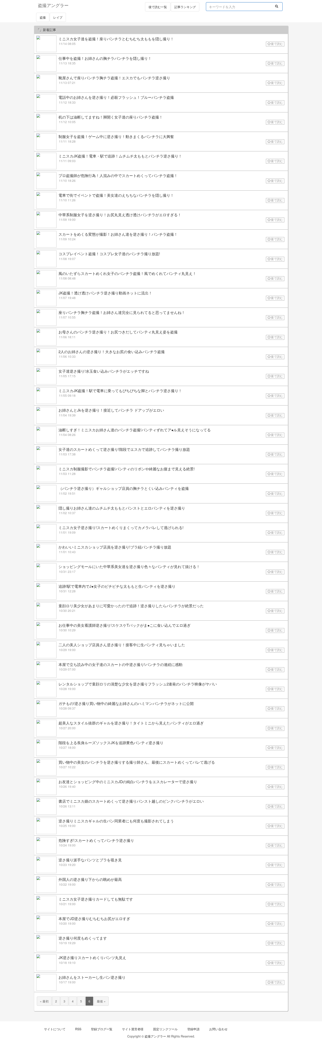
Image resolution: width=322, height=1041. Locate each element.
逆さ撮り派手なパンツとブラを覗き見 (90, 859)
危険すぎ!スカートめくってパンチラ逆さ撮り (96, 840)
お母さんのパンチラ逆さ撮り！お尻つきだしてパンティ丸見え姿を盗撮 (118, 332)
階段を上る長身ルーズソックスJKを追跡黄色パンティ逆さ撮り (110, 742)
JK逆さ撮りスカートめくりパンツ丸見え (92, 957)
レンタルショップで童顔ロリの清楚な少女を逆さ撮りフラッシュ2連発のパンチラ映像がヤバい (137, 684)
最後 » (101, 1001)
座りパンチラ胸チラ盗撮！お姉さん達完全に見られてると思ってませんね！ (121, 312)
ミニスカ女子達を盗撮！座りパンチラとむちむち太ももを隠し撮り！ (116, 38)
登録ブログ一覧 (101, 1029)
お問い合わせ (218, 1029)
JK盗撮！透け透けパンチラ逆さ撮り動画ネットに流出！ (105, 293)
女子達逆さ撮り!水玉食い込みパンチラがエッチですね (103, 371)
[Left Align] (277, 6)
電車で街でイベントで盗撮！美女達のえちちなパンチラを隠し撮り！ (116, 195)
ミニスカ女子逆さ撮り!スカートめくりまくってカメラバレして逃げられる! (121, 527)
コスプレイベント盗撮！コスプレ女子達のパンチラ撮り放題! (109, 253)
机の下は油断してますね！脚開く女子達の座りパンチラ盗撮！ (110, 117)
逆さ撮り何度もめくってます (82, 938)
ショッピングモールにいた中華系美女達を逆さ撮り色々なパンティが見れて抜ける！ (129, 566)
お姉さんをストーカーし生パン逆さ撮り (92, 977)
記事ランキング (185, 7)
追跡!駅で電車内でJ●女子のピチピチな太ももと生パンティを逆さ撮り (116, 586)
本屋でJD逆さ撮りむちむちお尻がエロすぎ (94, 918)
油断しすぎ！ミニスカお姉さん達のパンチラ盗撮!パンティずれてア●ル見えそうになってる (134, 429)
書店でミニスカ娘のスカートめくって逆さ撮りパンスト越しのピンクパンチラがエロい (131, 801)
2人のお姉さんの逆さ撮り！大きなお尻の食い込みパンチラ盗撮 (111, 351)
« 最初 (44, 1001)
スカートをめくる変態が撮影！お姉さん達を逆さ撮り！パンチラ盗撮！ (118, 234)
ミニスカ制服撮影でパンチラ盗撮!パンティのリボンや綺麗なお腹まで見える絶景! (126, 468)
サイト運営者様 (132, 1029)
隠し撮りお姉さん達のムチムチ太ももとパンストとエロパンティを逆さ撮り (121, 508)
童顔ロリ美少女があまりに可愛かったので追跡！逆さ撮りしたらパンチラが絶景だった (131, 605)
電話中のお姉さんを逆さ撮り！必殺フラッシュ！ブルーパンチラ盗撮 (116, 97)
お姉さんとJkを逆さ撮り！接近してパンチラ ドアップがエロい (111, 410)
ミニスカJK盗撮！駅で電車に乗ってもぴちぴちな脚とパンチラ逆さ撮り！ (120, 390)
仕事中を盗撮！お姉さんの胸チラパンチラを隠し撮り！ (105, 58)
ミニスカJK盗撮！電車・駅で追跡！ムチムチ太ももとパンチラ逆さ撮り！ (120, 156)
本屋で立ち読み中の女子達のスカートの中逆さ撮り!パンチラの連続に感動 (120, 664)
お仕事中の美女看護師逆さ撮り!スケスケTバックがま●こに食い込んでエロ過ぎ (124, 625)
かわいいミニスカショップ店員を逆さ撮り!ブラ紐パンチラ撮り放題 (114, 547)
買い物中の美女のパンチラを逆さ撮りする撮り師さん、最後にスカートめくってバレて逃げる (136, 762)
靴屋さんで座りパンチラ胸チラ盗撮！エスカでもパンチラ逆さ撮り (114, 77)
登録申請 (193, 1029)
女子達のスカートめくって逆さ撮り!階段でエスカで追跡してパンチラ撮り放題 (124, 449)
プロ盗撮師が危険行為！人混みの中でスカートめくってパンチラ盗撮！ (118, 175)
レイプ (57, 17)
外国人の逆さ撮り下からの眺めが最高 (90, 879)
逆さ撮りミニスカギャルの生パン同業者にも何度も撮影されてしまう (116, 820)
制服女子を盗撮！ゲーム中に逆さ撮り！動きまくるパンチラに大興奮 (116, 136)
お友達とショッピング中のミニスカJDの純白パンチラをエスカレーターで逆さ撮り (127, 781)
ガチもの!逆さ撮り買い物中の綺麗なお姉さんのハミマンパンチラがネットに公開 (126, 703)
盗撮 (43, 17)
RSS (78, 1029)
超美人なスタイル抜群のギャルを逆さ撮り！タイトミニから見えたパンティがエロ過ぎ (131, 723)
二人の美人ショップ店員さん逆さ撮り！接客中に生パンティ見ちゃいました (121, 644)
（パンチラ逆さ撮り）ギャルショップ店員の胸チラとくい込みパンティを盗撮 (123, 488)
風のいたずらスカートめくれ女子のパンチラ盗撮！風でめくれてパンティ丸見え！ (127, 273)
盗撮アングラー (155, 1036)
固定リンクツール (165, 1029)
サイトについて (54, 1029)
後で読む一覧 (158, 7)
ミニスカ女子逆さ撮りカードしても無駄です (95, 899)
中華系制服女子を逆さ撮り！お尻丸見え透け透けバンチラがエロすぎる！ (119, 214)
